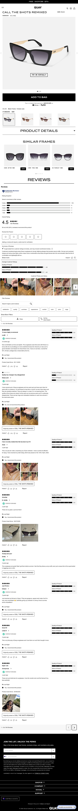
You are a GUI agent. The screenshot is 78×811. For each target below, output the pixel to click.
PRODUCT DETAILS (39, 131)
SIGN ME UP (57, 797)
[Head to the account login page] (70, 8)
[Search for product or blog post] (67, 8)
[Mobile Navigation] (3, 7)
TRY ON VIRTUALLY (39, 75)
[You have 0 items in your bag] (74, 8)
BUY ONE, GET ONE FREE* (39, 1)
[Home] (37, 7)
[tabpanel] (39, 53)
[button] (36, 173)
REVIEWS (39, 179)
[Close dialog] (74, 755)
